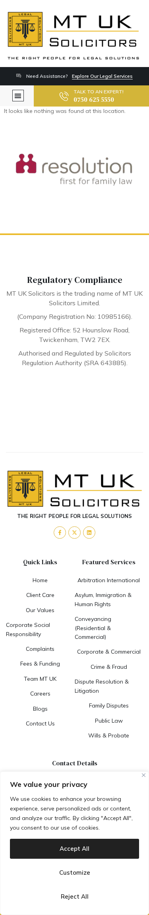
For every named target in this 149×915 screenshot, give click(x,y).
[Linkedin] (89, 532)
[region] (74, 843)
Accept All (74, 848)
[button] (18, 95)
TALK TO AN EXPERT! (99, 92)
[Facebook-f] (60, 532)
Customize (74, 872)
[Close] (143, 775)
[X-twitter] (74, 532)
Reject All (75, 896)
